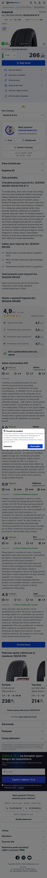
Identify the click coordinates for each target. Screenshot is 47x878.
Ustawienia (8, 446)
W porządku (35, 446)
